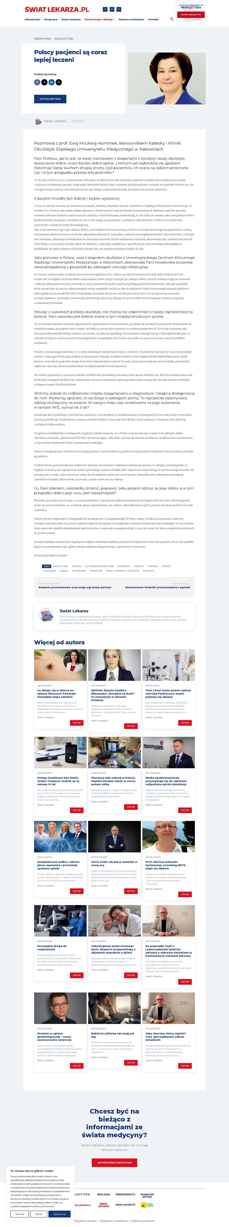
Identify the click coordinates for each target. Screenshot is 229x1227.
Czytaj (77, 723)
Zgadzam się (59, 1214)
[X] (44, 82)
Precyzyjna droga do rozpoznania (52, 948)
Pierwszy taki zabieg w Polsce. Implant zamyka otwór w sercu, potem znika (113, 781)
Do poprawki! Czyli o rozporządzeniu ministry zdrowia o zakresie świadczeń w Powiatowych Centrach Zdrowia (169, 951)
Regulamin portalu (85, 1220)
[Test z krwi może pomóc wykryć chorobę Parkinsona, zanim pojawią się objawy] (168, 665)
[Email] (59, 82)
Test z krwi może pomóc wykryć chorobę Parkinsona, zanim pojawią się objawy (168, 693)
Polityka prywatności (143, 1220)
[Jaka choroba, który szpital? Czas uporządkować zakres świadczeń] (168, 1008)
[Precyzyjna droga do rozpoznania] (60, 921)
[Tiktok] (119, 9)
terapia (153, 566)
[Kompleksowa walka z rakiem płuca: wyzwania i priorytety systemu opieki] (60, 836)
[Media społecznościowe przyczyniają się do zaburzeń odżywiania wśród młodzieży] (168, 752)
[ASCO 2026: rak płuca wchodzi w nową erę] (114, 836)
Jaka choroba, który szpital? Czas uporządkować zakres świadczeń (166, 1037)
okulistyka (60, 566)
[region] (40, 1193)
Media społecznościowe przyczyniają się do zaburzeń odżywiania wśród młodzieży (166, 781)
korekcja (123, 566)
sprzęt (166, 566)
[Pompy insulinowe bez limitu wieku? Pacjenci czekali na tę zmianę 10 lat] (60, 752)
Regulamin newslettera (113, 1220)
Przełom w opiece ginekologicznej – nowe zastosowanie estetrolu (54, 1037)
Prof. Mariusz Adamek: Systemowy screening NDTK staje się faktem (166, 865)
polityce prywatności (43, 1206)
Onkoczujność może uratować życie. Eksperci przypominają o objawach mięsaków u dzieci (113, 949)
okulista (149, 570)
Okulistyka (63, 38)
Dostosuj (19, 1214)
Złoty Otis (81, 1194)
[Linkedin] (112, 9)
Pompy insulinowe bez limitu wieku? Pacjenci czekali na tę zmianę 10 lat (58, 781)
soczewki (49, 570)
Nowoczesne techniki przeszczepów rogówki (157, 587)
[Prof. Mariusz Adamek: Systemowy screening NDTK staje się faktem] (168, 836)
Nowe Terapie (99, 857)
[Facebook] (105, 9)
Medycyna (42, 38)
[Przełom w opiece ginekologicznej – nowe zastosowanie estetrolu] (60, 1008)
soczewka (79, 570)
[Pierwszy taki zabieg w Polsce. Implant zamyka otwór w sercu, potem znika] (114, 752)
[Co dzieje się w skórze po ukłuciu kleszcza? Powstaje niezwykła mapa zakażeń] (60, 665)
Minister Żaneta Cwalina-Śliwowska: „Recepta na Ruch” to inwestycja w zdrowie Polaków (113, 695)
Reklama (103, 1194)
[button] (172, 19)
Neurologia (153, 686)
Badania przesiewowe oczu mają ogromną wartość (75, 587)
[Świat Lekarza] (39, 121)
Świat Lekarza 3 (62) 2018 (122, 570)
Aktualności (44, 686)
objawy (139, 566)
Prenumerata (125, 1194)
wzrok (76, 566)
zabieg (64, 570)
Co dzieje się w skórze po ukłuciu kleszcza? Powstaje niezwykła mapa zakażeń (56, 693)
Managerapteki (147, 1195)
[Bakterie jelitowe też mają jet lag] (114, 1008)
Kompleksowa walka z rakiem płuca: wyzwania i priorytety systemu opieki (58, 865)
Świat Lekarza (55, 121)
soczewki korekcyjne (99, 566)
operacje (96, 570)
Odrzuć (38, 1214)
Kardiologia (98, 773)
